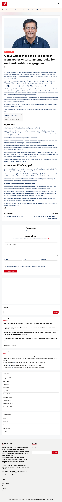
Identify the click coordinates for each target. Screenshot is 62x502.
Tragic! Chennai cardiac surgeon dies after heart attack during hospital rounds (27, 323)
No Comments (9, 67)
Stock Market (9, 51)
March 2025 (6, 394)
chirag (5, 356)
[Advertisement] (30, 291)
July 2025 (6, 381)
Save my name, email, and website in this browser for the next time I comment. (26, 266)
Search (5, 307)
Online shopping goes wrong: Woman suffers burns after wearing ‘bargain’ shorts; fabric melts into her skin (30, 328)
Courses (4, 488)
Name (6, 259)
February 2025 (7, 397)
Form (3, 491)
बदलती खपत (8, 117)
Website (43, 259)
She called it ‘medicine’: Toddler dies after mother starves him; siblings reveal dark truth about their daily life (30, 345)
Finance (5, 421)
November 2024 (8, 407)
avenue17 (6, 365)
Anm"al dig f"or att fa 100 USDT (12, 358)
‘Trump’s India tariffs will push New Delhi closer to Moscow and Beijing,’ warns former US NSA (30, 339)
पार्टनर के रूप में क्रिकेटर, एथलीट (12, 119)
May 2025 (6, 387)
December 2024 (8, 403)
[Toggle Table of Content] (19, 115)
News (5, 425)
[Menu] (59, 3)
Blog (4, 418)
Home (3, 9)
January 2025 (7, 400)
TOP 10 (5, 431)
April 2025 (6, 391)
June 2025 (6, 384)
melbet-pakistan (8, 362)
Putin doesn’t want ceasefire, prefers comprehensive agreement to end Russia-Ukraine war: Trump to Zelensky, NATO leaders (29, 333)
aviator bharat (7, 367)
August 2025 (7, 378)
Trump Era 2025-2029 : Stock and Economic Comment (30, 362)
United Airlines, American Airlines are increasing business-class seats (27, 356)
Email (25, 259)
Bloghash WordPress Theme (44, 499)
